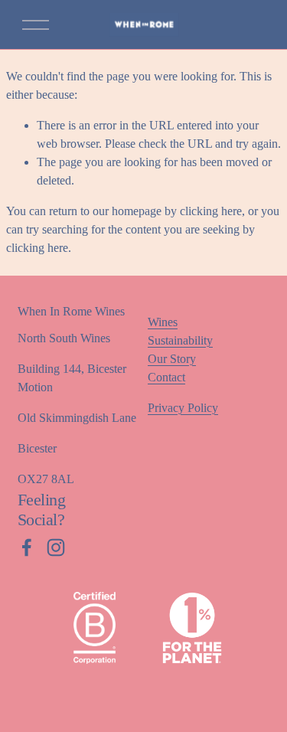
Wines (163, 321)
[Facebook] (27, 547)
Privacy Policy (183, 407)
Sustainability (180, 340)
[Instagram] (56, 547)
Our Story (172, 358)
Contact (166, 377)
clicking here (211, 210)
